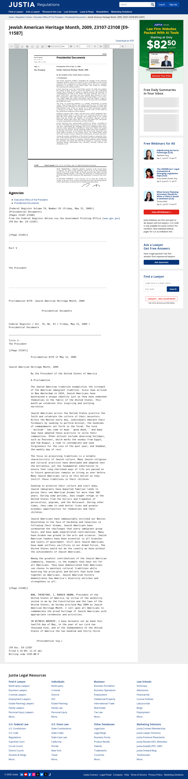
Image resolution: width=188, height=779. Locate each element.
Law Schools (70, 12)
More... (12, 716)
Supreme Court (16, 741)
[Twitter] (45, 774)
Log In (162, 4)
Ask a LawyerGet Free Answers (157, 246)
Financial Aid (143, 694)
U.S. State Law (60, 724)
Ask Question (161, 262)
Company (118, 775)
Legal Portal (105, 775)
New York (56, 750)
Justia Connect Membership (151, 728)
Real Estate (99, 707)
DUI (53, 699)
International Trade (104, 703)
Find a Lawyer (16, 12)
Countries (99, 754)
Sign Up (173, 4)
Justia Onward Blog (146, 750)
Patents (98, 746)
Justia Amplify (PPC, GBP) (149, 746)
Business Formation (104, 685)
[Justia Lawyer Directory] (49, 774)
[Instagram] (33, 774)
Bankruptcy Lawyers (19, 685)
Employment (100, 694)
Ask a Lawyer (33, 12)
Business (99, 681)
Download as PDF (125, 40)
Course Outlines (145, 699)
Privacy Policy (155, 775)
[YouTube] (25, 774)
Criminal (55, 690)
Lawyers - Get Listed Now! (161, 298)
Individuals (57, 681)
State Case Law (59, 737)
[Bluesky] (41, 774)
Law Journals (143, 703)
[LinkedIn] (21, 774)
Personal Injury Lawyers (21, 712)
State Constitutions (61, 728)
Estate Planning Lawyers (21, 703)
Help (126, 775)
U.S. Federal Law (18, 724)
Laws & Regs (87, 12)
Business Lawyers (18, 690)
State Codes (57, 732)
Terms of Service (139, 775)
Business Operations (105, 690)
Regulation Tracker (24, 17)
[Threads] (37, 774)
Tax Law (98, 712)
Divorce (55, 694)
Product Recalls (102, 741)
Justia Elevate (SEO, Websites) (152, 741)
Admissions (142, 690)
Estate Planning (59, 703)
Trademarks (100, 750)
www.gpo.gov (111, 218)
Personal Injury (59, 712)
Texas (54, 754)
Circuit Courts (16, 746)
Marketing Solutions (121, 12)
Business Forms (102, 737)
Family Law (56, 707)
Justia (11, 17)
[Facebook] (29, 774)
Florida (54, 746)
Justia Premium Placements (151, 737)
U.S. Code (13, 732)
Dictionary (142, 685)
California (56, 741)
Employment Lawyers (20, 699)
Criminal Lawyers (17, 694)
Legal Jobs (99, 728)
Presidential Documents (75, 17)
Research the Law (52, 12)
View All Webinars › (161, 212)
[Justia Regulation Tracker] (22, 4)
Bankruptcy (57, 685)
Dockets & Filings (17, 754)
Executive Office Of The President (48, 17)
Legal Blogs (100, 732)
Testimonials (143, 754)
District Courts (16, 750)
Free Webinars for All (159, 143)
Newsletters (102, 12)
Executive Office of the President (31, 199)
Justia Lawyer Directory (149, 732)
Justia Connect (90, 775)
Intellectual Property (104, 699)
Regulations (15, 737)
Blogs (140, 707)
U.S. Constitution (17, 728)
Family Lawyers (16, 707)
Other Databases (104, 724)
